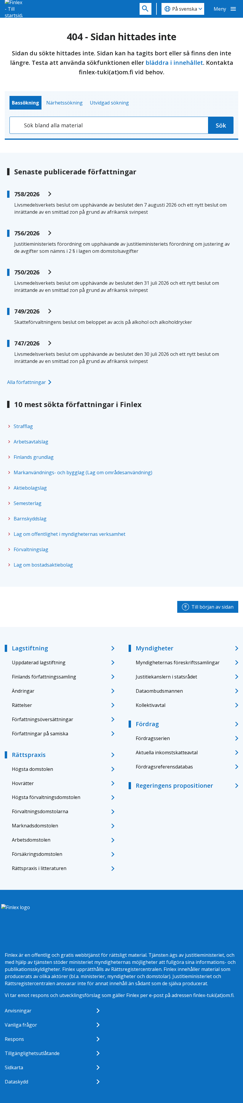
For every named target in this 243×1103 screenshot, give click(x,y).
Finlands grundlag (34, 457)
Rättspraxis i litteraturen (39, 868)
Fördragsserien (153, 738)
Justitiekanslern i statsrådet (166, 676)
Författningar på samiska (40, 733)
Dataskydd (16, 1081)
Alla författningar (26, 382)
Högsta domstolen (32, 769)
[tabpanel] (121, 125)
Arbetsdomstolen (31, 840)
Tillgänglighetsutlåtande (32, 1053)
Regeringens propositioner (174, 786)
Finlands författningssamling (44, 676)
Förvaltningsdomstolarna (40, 811)
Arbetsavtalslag (31, 441)
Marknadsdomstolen (35, 825)
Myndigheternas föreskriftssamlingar (178, 662)
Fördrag (147, 724)
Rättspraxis (29, 755)
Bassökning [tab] (25, 102)
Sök (221, 125)
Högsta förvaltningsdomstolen (46, 797)
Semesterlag (27, 503)
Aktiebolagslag (30, 488)
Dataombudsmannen (159, 691)
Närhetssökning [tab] (64, 102)
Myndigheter (154, 648)
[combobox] (108, 125)
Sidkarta (14, 1067)
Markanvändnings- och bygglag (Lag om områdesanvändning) (83, 472)
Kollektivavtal (150, 705)
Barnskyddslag (30, 518)
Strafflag (23, 426)
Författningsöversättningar (42, 719)
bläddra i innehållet (174, 63)
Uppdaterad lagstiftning (38, 662)
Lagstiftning (30, 648)
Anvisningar (18, 1010)
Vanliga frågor (21, 1025)
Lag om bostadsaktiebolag (43, 565)
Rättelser (22, 705)
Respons (14, 1039)
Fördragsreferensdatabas (164, 766)
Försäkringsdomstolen (37, 854)
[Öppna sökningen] (145, 9)
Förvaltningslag (31, 549)
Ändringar (23, 691)
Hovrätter (23, 783)
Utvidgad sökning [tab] (109, 102)
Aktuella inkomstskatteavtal (167, 752)
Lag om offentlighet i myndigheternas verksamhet (69, 534)
